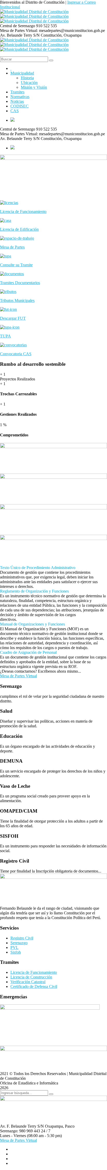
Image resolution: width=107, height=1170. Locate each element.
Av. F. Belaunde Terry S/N (22, 1126)
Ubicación (29, 82)
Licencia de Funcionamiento (33, 972)
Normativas (19, 96)
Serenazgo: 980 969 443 (20, 1131)
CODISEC (19, 106)
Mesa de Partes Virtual (18, 676)
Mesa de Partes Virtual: (19, 30)
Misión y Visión (34, 87)
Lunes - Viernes (13, 1135)
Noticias (17, 101)
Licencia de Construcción (31, 977)
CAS (14, 111)
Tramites (17, 92)
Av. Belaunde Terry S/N (20, 35)
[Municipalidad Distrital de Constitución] (34, 11)
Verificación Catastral (27, 982)
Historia (27, 78)
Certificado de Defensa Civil (33, 986)
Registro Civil (21, 938)
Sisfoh (15, 952)
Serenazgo (19, 943)
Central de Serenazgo (17, 26)
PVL (14, 947)
